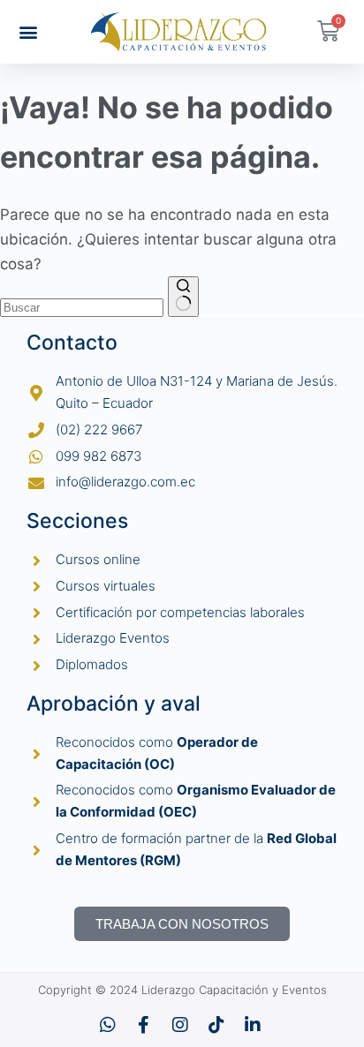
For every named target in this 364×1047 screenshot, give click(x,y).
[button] (28, 31)
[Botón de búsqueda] (183, 296)
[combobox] (81, 307)
